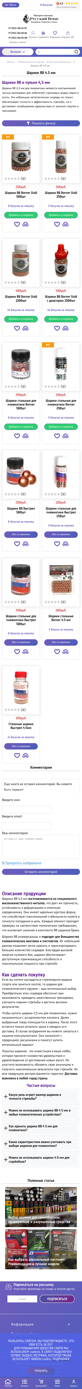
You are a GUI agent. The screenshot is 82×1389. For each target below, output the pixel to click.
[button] (17, 225)
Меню (12, 5)
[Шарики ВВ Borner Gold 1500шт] (21, 260)
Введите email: (12, 816)
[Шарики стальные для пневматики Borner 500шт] (21, 364)
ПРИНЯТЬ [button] (41, 1371)
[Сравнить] (25, 225)
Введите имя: (11, 800)
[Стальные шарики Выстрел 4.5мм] (21, 688)
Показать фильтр (43, 123)
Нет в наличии (21, 534)
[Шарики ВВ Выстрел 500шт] (21, 472)
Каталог (15, 52)
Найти (76, 52)
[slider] (12, 178)
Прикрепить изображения (23, 863)
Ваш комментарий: (15, 833)
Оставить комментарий (41, 872)
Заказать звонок (17, 42)
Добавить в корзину (21, 215)
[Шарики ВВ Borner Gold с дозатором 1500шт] (61, 260)
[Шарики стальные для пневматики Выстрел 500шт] (21, 580)
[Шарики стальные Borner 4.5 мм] (61, 580)
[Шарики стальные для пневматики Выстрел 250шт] (61, 472)
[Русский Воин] (41, 18)
